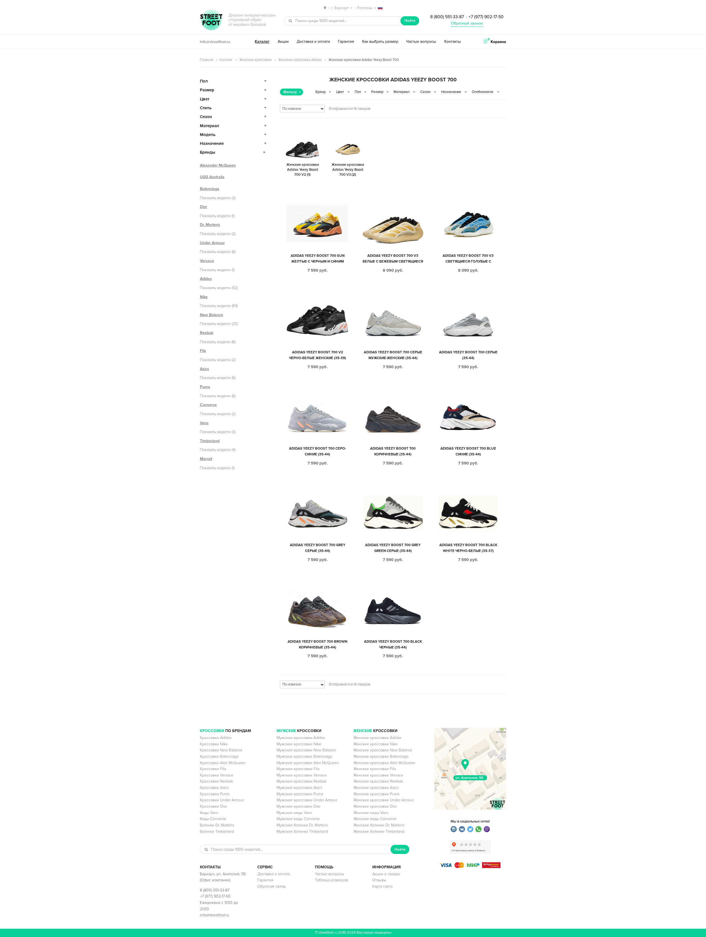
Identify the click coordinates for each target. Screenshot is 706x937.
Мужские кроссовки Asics (299, 787)
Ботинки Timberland (217, 831)
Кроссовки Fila (213, 769)
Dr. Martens (210, 224)
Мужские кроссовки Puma (300, 794)
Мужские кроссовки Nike (299, 744)
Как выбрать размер (380, 41)
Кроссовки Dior (213, 806)
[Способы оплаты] (470, 866)
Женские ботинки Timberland (378, 831)
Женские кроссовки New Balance (382, 750)
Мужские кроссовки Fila (298, 769)
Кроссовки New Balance (221, 750)
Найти (409, 20)
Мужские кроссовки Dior (298, 806)
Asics (204, 369)
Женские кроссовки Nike (375, 744)
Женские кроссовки (255, 60)
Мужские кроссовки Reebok (302, 781)
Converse (208, 404)
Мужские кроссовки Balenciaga (304, 756)
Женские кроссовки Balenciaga (380, 756)
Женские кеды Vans (370, 812)
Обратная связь (271, 886)
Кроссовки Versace (216, 775)
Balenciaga (209, 188)
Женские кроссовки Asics (376, 787)
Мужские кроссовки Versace (302, 775)
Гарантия (346, 41)
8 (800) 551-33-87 (447, 17)
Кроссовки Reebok (216, 781)
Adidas (206, 278)
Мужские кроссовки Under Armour (307, 800)
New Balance (211, 315)
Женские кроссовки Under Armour (383, 800)
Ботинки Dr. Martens (217, 825)
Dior (203, 206)
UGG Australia (212, 177)
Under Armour (212, 243)
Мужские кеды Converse (298, 818)
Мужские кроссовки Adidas (301, 737)
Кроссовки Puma (214, 794)
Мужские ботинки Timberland (302, 831)
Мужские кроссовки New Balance (306, 750)
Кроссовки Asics (214, 787)
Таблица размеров (331, 880)
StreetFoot (211, 20)
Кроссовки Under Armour (222, 800)
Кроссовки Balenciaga (219, 756)
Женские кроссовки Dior (375, 806)
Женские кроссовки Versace (378, 775)
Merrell (206, 459)
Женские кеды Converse (374, 818)
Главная (206, 60)
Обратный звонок (467, 23)
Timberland (210, 441)
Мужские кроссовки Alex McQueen (308, 762)
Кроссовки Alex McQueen (222, 762)
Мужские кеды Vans (294, 812)
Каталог (262, 41)
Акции (283, 41)
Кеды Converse (213, 818)
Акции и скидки (386, 874)
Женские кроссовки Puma (376, 794)
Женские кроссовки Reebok (378, 781)
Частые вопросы (421, 41)
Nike (204, 297)
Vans (204, 423)
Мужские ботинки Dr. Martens (302, 825)
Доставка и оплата (313, 41)
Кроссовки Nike (214, 744)
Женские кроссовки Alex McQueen (384, 762)
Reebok (206, 332)
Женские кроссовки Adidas (300, 60)
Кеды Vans (209, 812)
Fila (203, 350)
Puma (205, 387)
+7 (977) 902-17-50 (486, 17)
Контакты (452, 41)
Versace (207, 260)
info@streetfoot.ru (215, 41)
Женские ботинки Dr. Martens (378, 825)
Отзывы (379, 880)
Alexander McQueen (218, 165)
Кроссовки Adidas (215, 737)
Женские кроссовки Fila (374, 769)
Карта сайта (382, 886)
